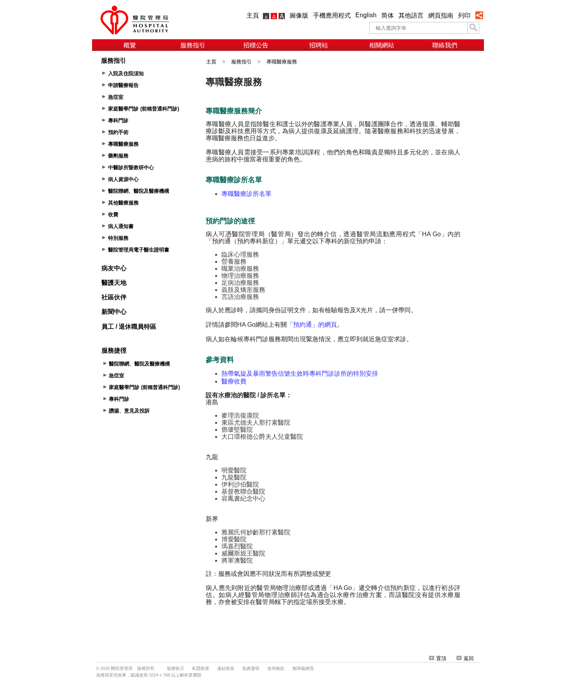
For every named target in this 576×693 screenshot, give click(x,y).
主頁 (252, 15)
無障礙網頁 (303, 668)
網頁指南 (440, 15)
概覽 (129, 45)
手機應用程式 (332, 15)
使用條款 (275, 668)
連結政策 (225, 668)
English (366, 15)
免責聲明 (250, 668)
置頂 (441, 658)
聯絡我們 (444, 45)
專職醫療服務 (281, 62)
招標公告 (255, 45)
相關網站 (381, 45)
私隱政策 (200, 668)
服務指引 (192, 45)
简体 (387, 15)
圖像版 (299, 15)
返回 (469, 658)
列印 (464, 15)
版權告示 (175, 668)
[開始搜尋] (473, 28)
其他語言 (411, 15)
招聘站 (318, 45)
